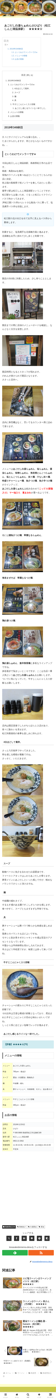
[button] (47, 1238)
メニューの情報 (21, 56)
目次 (23, 75)
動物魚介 (22, 1227)
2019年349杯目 (16, 49)
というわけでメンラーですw (26, 52)
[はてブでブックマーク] (24, 1238)
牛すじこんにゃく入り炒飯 (24, 104)
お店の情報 (19, 59)
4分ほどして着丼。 (22, 88)
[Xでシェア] (9, 1238)
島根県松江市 (10, 1227)
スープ (17, 92)
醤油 (42, 1227)
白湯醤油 (33, 1227)
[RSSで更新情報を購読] (41, 1252)
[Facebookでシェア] (16, 1238)
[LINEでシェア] (31, 1238)
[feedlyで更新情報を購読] (15, 1252)
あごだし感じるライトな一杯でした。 (31, 108)
